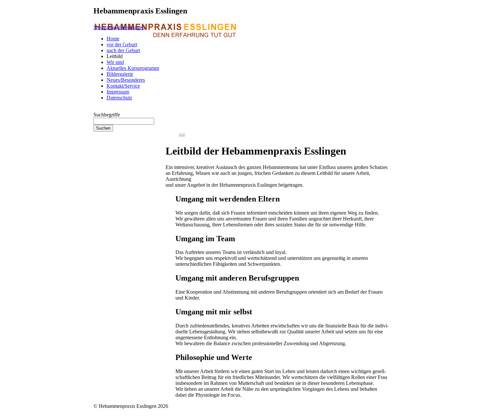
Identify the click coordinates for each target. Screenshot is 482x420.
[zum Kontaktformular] (182, 135)
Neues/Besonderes (126, 80)
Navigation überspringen (119, 27)
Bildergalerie (120, 74)
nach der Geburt (123, 50)
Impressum (118, 91)
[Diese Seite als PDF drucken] (174, 135)
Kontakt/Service (123, 86)
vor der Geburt (122, 44)
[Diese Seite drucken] (168, 135)
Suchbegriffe (106, 114)
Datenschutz (119, 97)
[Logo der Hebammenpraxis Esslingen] (164, 53)
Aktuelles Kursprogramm (133, 68)
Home (113, 38)
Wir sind (115, 62)
